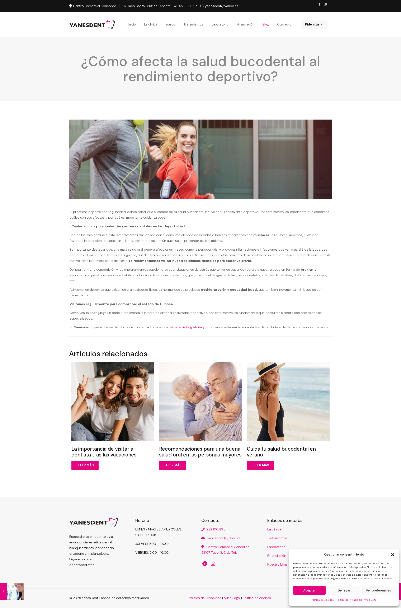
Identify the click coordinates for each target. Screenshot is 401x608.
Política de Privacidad (349, 600)
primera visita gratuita (185, 327)
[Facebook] (319, 4)
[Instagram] (325, 4)
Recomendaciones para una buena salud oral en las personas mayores (200, 452)
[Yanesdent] (92, 24)
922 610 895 (215, 529)
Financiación (276, 555)
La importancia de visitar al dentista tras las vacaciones (104, 452)
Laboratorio (276, 547)
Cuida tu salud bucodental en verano (281, 452)
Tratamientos (277, 538)
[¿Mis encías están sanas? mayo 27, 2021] (12, 591)
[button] (393, 555)
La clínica (274, 529)
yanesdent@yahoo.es (223, 538)
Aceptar (309, 590)
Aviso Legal (370, 600)
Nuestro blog (277, 564)
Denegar (344, 590)
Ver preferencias (378, 590)
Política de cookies (322, 600)
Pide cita (312, 24)
